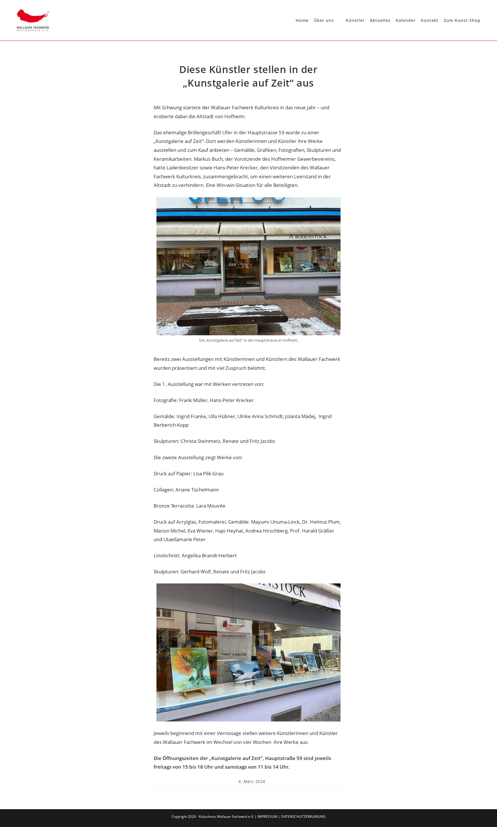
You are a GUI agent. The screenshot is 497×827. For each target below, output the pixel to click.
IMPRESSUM (267, 816)
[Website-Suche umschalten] (485, 20)
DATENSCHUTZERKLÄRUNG (303, 816)
